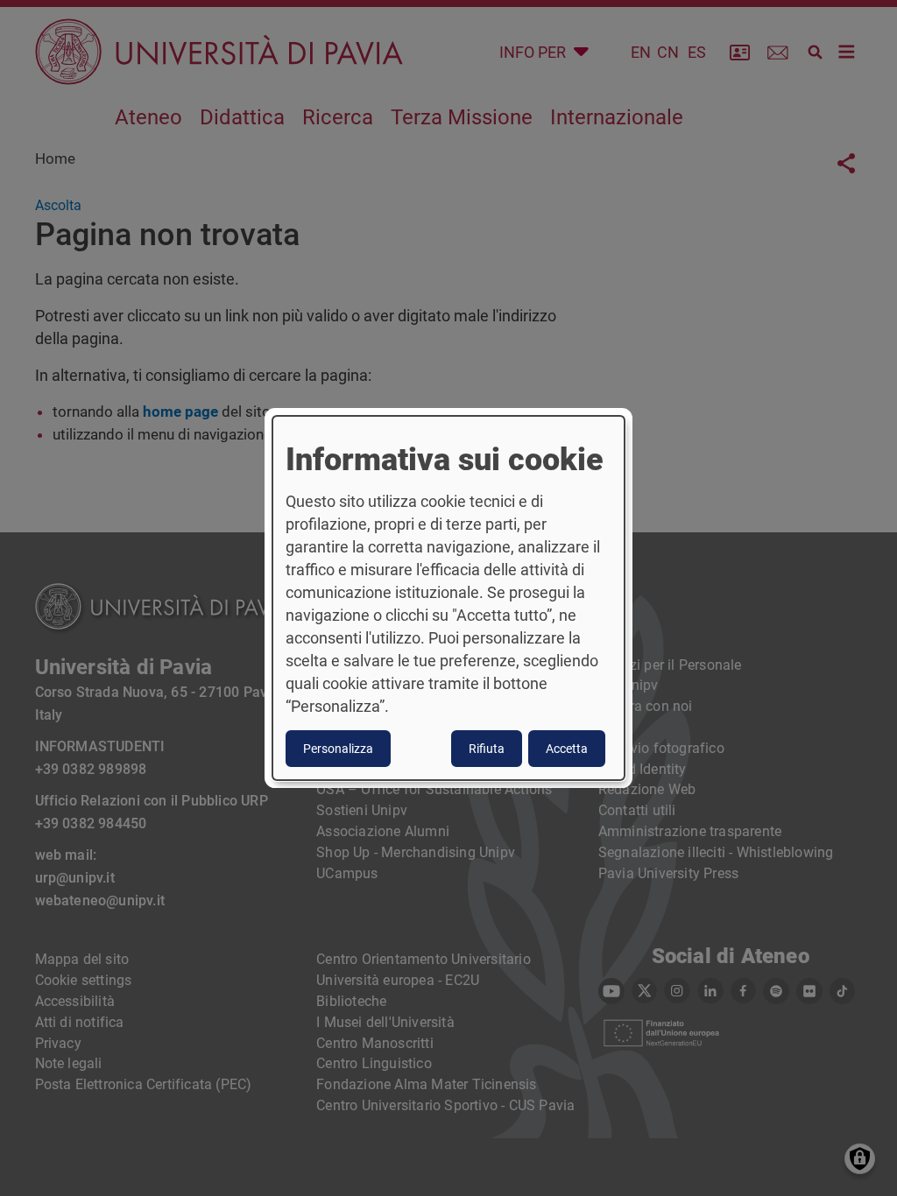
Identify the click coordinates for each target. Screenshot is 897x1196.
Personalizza (338, 749)
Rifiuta (487, 749)
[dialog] (448, 598)
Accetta (567, 749)
